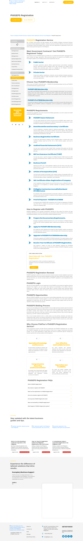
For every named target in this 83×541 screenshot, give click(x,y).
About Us (44, 2)
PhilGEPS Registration (16, 77)
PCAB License (14, 80)
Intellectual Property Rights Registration (22, 507)
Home (11, 35)
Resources (51, 2)
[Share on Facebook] (12, 124)
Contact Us (29, 529)
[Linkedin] (66, 536)
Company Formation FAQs (17, 69)
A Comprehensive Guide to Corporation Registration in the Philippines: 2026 (60, 443)
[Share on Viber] (22, 124)
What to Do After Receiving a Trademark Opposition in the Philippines (18, 443)
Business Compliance (46, 452)
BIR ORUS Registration (16, 104)
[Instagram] (68, 536)
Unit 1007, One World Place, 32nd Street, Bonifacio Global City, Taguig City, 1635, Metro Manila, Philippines (51, 528)
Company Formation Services (20, 35)
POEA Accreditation (16, 83)
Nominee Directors (15, 64)
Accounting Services (17, 509)
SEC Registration (15, 50)
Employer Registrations (16, 58)
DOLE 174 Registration (16, 99)
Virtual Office (14, 66)
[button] (23, 41)
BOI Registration (15, 91)
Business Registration (66, 452)
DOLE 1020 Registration (16, 101)
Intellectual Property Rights (24, 452)
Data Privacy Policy (31, 537)
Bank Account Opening (16, 61)
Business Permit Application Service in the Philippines (39, 35)
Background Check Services (19, 504)
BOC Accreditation (15, 85)
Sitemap (28, 534)
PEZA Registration (15, 75)
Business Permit (15, 53)
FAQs (28, 531)
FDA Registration (15, 88)
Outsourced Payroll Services (19, 512)
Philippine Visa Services (18, 520)
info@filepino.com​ (48, 537)
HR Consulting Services (18, 514)
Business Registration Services (20, 502)
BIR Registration (15, 56)
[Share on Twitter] (16, 124)
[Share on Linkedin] (19, 124)
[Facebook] (63, 536)
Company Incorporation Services (20, 499)
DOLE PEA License (15, 96)
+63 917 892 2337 (48, 533)
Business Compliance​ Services (20, 517)
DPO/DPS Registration (16, 93)
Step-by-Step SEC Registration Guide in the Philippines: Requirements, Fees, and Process (40, 443)
